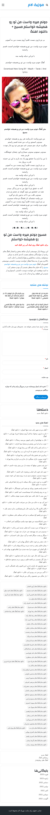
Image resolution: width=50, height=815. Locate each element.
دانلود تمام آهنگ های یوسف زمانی (36, 745)
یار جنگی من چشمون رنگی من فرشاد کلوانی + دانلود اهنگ (25, 576)
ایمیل (45, 368)
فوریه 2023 (44, 774)
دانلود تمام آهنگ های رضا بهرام (37, 611)
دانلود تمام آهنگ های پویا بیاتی (16, 728)
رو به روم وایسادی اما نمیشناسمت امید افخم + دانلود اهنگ (26, 492)
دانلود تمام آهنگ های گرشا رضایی (36, 740)
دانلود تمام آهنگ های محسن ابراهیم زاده (34, 670)
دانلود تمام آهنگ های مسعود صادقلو (35, 695)
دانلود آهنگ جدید (42, 413)
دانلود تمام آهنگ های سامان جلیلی (36, 628)
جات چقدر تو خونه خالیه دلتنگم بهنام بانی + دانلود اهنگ (27, 542)
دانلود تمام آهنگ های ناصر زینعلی (36, 715)
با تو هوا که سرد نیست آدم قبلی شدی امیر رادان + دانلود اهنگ (24, 528)
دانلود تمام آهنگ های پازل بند (37, 728)
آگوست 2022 (43, 799)
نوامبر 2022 (44, 786)
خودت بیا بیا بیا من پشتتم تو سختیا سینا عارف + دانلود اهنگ (26, 444)
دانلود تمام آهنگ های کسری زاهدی (36, 736)
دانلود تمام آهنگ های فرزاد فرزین (14, 661)
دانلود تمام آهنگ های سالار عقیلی (36, 624)
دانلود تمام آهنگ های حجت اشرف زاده (35, 603)
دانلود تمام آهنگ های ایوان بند (37, 599)
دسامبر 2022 (43, 782)
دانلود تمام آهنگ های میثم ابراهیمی (36, 711)
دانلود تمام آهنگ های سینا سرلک (36, 636)
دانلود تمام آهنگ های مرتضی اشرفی (35, 682)
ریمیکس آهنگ (43, 758)
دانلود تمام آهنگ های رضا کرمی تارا (35, 620)
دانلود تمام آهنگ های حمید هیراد (37, 607)
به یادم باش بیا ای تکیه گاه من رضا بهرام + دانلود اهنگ (27, 448)
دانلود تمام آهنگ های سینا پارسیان (36, 640)
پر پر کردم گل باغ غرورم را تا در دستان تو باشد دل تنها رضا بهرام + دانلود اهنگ (13, 296)
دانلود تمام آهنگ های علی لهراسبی (36, 653)
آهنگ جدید (44, 755)
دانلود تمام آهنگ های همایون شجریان (35, 724)
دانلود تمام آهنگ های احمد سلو (13, 590)
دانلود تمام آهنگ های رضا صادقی (14, 611)
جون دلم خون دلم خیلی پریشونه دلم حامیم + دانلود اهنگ (27, 472)
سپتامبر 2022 (43, 795)
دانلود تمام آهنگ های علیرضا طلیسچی (35, 645)
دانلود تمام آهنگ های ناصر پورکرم (36, 720)
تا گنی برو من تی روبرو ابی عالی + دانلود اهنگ (30, 572)
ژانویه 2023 (44, 778)
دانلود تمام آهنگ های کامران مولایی (35, 732)
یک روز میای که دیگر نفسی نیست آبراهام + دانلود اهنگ (14, 305)
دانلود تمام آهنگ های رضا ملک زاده (36, 615)
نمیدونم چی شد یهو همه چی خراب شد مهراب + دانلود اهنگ (25, 532)
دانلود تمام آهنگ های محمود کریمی (36, 678)
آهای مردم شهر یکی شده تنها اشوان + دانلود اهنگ (29, 430)
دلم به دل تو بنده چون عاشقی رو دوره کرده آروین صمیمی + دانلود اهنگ (38, 296)
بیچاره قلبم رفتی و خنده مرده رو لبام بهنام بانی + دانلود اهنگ (25, 545)
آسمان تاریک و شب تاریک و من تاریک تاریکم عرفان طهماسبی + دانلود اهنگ (37, 307)
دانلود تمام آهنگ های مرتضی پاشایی (35, 690)
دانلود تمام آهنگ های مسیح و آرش (36, 699)
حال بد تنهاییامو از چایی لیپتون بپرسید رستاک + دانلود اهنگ (26, 440)
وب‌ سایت (45, 377)
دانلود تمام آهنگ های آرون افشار (36, 586)
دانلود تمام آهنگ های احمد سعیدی (36, 590)
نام (46, 359)
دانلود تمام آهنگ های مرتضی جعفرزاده (35, 686)
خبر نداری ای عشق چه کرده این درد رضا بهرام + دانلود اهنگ (25, 451)
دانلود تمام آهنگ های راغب (16, 607)
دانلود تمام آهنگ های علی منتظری (36, 657)
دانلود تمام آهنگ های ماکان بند (37, 665)
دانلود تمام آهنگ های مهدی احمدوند (36, 703)
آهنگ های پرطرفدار (41, 760)
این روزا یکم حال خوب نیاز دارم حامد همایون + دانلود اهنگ (26, 556)
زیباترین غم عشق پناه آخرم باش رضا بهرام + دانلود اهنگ (26, 455)
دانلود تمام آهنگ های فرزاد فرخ (37, 661)
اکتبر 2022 (44, 790)
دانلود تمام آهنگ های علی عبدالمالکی (35, 649)
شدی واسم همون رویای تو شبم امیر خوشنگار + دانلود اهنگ (25, 488)
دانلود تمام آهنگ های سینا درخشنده (35, 632)
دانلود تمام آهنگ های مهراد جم (37, 707)
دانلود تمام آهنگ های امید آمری (14, 595)
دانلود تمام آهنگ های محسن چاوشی (35, 674)
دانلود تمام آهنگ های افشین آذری (36, 595)
